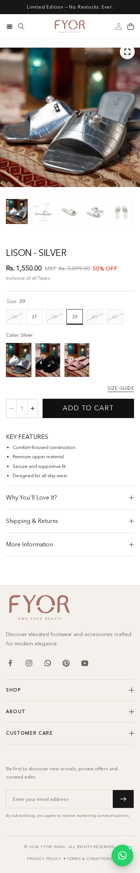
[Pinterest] (66, 663)
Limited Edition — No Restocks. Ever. (70, 7)
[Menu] (9, 26)
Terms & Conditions (90, 858)
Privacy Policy (44, 858)
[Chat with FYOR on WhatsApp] (122, 855)
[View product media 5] (121, 211)
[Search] (21, 26)
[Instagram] (29, 663)
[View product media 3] (69, 211)
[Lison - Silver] (18, 360)
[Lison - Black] (47, 360)
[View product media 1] (17, 211)
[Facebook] (10, 663)
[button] (131, 26)
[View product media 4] (95, 211)
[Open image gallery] (127, 51)
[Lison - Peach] (77, 360)
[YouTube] (85, 663)
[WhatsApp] (47, 663)
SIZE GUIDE (121, 388)
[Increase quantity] (33, 408)
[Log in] (119, 26)
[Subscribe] (123, 799)
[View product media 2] (43, 211)
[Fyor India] (70, 26)
